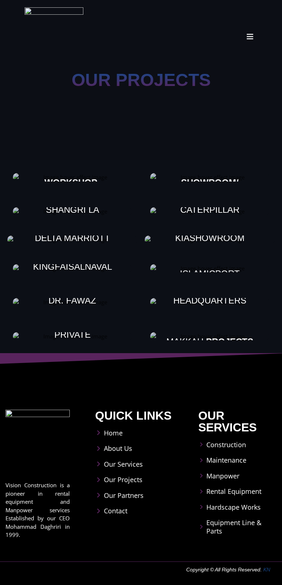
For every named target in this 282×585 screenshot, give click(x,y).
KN (266, 570)
